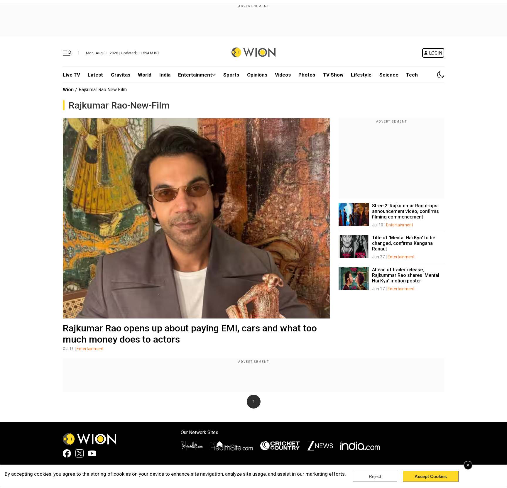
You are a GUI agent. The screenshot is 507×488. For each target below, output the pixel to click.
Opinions (257, 75)
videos (283, 75)
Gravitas (120, 75)
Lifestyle (361, 75)
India (164, 75)
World (144, 75)
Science (388, 75)
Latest (95, 75)
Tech (412, 75)
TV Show (333, 75)
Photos (306, 75)
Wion (68, 89)
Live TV (71, 75)
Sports (231, 75)
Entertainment (195, 75)
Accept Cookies (431, 476)
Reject (375, 476)
